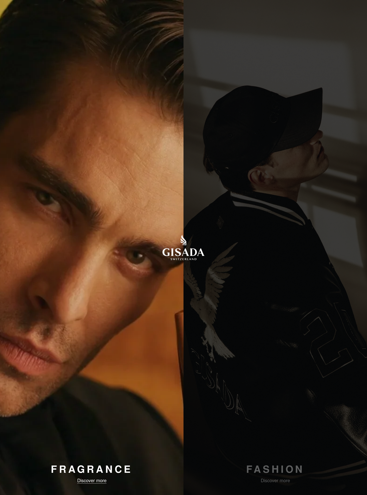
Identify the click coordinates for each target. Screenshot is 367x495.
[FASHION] (275, 247)
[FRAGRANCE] (92, 247)
